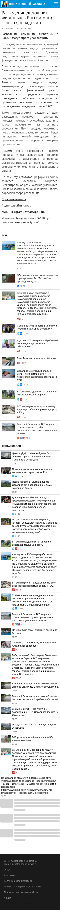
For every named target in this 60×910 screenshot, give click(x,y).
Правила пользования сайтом (21, 892)
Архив (7, 897)
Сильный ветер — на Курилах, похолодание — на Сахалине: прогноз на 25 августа (35, 711)
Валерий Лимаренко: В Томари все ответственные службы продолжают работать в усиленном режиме (32, 617)
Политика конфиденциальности (22, 886)
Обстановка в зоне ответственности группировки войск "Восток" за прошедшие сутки (37, 278)
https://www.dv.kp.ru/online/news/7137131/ (24, 789)
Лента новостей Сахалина (19, 903)
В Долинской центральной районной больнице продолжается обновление (37, 343)
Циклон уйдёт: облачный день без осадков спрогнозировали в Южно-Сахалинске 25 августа (31, 456)
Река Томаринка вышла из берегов (36, 358)
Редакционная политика (18, 880)
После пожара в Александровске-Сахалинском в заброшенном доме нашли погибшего (32, 484)
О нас (7, 869)
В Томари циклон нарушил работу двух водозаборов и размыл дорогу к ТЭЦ (37, 409)
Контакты (9, 875)
